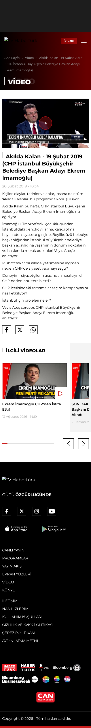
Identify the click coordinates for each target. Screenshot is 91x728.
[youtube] (51, 511)
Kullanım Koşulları (22, 617)
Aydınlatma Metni (20, 641)
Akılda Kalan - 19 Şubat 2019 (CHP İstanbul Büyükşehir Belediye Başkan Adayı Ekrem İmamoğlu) (43, 64)
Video (30, 58)
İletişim (9, 601)
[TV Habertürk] (20, 40)
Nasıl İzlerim (15, 609)
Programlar (15, 558)
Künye (8, 590)
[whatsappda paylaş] (33, 329)
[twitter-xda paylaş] (19, 329)
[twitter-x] (21, 511)
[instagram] (36, 511)
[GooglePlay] (53, 529)
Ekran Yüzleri (16, 574)
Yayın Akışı (12, 566)
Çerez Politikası (18, 633)
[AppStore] (16, 529)
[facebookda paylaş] (6, 329)
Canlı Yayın (13, 550)
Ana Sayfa (12, 58)
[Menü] (84, 40)
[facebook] (6, 511)
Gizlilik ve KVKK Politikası (27, 625)
